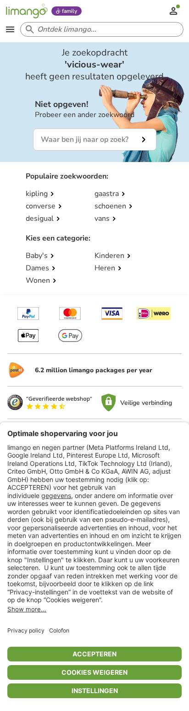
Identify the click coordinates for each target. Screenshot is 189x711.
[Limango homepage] (27, 11)
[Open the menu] (10, 29)
